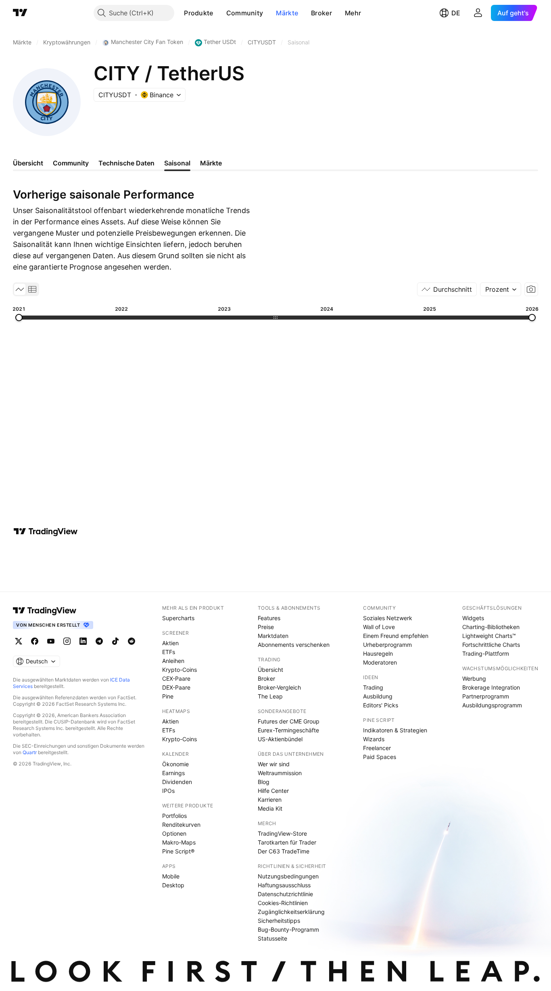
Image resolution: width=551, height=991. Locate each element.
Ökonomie (175, 764)
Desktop (173, 885)
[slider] (19, 317)
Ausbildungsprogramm (492, 705)
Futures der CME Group (288, 721)
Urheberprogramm (387, 644)
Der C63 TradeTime (283, 851)
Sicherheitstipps (279, 920)
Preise (266, 626)
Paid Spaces (379, 756)
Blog (263, 781)
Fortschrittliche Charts (491, 644)
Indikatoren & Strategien (395, 730)
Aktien (170, 643)
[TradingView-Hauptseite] (45, 610)
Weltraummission (280, 772)
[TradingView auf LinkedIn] (83, 641)
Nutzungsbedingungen (288, 876)
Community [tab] (71, 163)
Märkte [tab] (211, 163)
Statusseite (272, 938)
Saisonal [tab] (177, 163)
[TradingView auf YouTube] (50, 641)
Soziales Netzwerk (387, 618)
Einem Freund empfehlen (395, 635)
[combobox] (500, 289)
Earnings (173, 772)
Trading (373, 687)
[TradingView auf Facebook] (34, 641)
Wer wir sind (274, 764)
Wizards (373, 739)
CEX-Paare (176, 678)
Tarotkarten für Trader (287, 842)
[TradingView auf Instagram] (67, 641)
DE (455, 13)
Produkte (198, 13)
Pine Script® (178, 851)
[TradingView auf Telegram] (99, 641)
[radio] (19, 289)
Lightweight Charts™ (489, 635)
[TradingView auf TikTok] (115, 641)
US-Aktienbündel (280, 739)
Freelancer (377, 747)
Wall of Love (379, 626)
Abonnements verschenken (294, 644)
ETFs (168, 651)
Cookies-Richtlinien (283, 902)
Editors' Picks (380, 705)
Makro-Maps (179, 842)
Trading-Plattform (485, 653)
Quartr (30, 752)
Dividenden (177, 781)
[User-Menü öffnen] (478, 13)
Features (269, 618)
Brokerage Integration (491, 687)
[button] (219, 13)
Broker (321, 13)
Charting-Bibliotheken (491, 626)
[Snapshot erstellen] (531, 289)
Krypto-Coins (179, 669)
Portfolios (174, 815)
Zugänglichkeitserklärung (291, 911)
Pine (167, 696)
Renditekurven (181, 824)
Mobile (170, 876)
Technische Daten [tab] (126, 163)
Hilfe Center (273, 790)
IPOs (168, 790)
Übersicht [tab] (28, 163)
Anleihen (173, 660)
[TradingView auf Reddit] (131, 641)
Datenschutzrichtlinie (285, 894)
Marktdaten (273, 635)
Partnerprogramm (485, 696)
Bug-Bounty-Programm (288, 929)
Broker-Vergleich (279, 687)
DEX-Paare (176, 687)
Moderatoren (380, 662)
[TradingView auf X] (18, 641)
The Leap (270, 696)
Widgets (473, 618)
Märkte (287, 13)
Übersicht (270, 669)
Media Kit (270, 808)
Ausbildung (377, 696)
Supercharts (178, 618)
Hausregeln (378, 653)
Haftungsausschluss (284, 885)
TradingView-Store (282, 833)
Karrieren (270, 799)
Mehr (353, 13)
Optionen (174, 833)
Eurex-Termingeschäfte (288, 730)
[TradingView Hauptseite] (20, 13)
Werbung (474, 678)
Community (244, 13)
